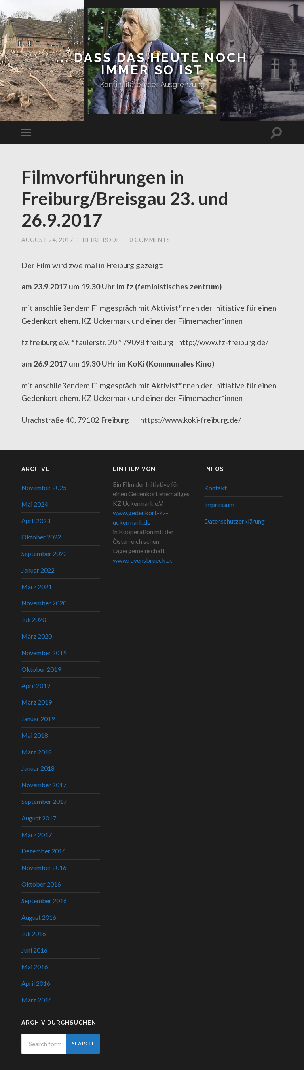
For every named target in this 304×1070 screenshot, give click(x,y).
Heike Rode (101, 239)
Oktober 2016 (41, 884)
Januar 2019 (38, 718)
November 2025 (43, 487)
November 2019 (43, 652)
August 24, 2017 (47, 239)
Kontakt (215, 488)
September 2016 (44, 900)
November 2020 (43, 603)
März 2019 (36, 702)
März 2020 (36, 636)
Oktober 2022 (41, 537)
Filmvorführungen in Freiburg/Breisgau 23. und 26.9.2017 (124, 198)
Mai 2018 (34, 735)
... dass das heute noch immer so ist (152, 64)
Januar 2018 (38, 768)
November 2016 (43, 867)
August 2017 (38, 818)
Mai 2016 (34, 966)
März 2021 (36, 586)
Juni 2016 (34, 950)
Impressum (219, 504)
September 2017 (44, 801)
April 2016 (35, 983)
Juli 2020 (33, 619)
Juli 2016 (33, 933)
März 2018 (36, 752)
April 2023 (35, 520)
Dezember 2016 (43, 850)
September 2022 (44, 553)
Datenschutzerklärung (234, 521)
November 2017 (43, 784)
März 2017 (36, 834)
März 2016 (36, 1000)
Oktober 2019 (41, 669)
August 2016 (38, 917)
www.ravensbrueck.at (142, 560)
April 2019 (35, 685)
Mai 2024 (34, 504)
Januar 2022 (38, 570)
